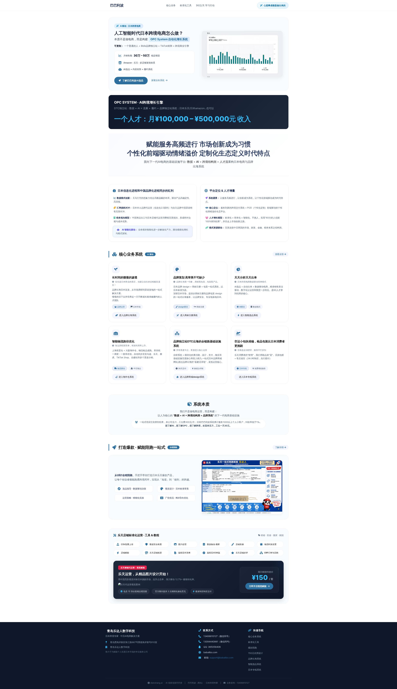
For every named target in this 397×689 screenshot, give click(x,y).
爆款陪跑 (252, 647)
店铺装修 (240, 544)
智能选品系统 (254, 664)
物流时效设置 (270, 544)
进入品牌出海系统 (127, 315)
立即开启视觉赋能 (257, 586)
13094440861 (210, 641)
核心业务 (171, 5)
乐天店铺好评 (242, 552)
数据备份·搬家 (213, 544)
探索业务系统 (157, 80)
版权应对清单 (184, 552)
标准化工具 (186, 5)
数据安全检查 (156, 544)
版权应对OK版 (213, 552)
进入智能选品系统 (249, 315)
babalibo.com (210, 652)
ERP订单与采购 (271, 552)
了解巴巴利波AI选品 (132, 80)
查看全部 (279, 254)
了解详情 (279, 447)
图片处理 (182, 544)
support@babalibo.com (221, 657)
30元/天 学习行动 (205, 5)
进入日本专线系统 (247, 376)
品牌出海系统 (254, 658)
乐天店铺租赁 (156, 552)
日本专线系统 (254, 669)
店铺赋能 (125, 552)
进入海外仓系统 (126, 376)
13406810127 (210, 636)
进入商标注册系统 (189, 315)
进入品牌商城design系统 (192, 376)
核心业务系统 (254, 636)
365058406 (214, 647)
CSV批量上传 (127, 544)
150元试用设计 (255, 653)
